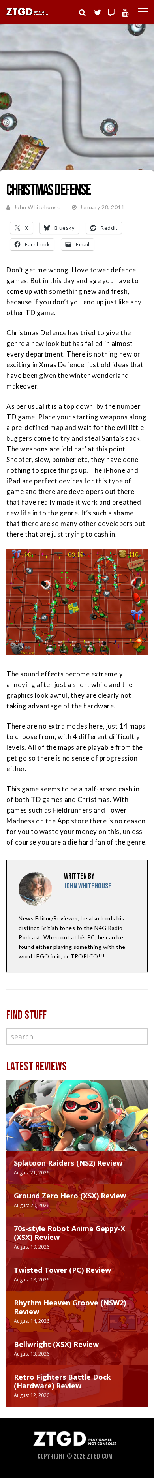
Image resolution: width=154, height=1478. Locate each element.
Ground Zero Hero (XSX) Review (70, 1195)
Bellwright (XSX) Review (56, 1344)
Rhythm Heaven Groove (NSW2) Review (70, 1307)
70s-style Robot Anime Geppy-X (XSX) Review (69, 1233)
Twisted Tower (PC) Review (62, 1270)
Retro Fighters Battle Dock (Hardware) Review (62, 1381)
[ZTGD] (27, 14)
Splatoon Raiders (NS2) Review (68, 1163)
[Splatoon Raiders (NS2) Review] (77, 1123)
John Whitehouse (37, 207)
